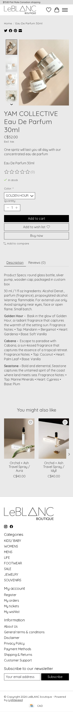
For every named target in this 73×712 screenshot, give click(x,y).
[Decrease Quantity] (8, 207)
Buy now (36, 236)
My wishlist (12, 612)
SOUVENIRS (12, 580)
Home (8, 23)
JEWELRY (11, 574)
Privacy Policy (14, 643)
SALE (7, 569)
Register (10, 595)
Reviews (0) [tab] (37, 263)
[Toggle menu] (65, 10)
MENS (8, 552)
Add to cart (36, 218)
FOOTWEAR (13, 563)
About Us (11, 626)
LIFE (7, 558)
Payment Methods (17, 649)
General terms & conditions (24, 632)
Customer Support (18, 660)
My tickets (11, 606)
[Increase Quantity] (16, 207)
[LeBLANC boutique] (20, 10)
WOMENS (11, 546)
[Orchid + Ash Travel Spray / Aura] (19, 438)
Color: (8, 188)
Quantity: (10, 200)
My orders (11, 600)
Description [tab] (15, 263)
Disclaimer (11, 638)
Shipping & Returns (18, 655)
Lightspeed (15, 700)
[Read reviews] (17, 172)
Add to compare (18, 243)
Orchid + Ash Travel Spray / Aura (19, 467)
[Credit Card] (31, 706)
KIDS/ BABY (12, 541)
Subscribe (55, 677)
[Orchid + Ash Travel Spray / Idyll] (54, 438)
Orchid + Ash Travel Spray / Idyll (53, 467)
